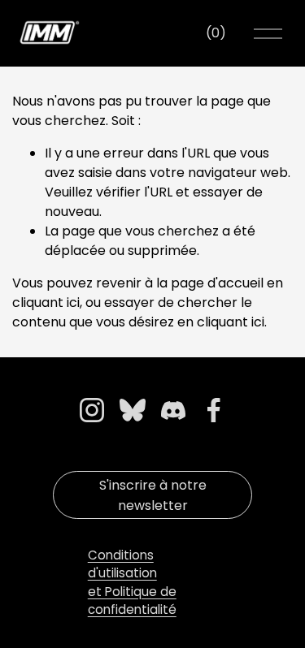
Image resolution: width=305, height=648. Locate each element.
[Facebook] (214, 410)
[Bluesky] (133, 410)
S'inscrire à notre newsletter (153, 495)
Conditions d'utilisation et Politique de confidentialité (132, 582)
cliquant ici (46, 302)
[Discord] (173, 410)
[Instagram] (92, 410)
